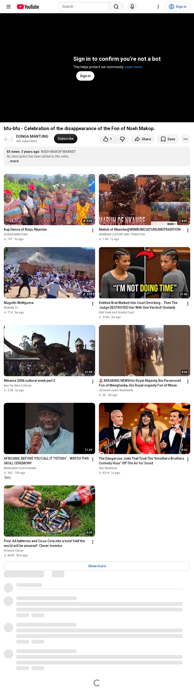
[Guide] (8, 6)
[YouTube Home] (27, 6)
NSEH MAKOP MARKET (58, 152)
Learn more (133, 67)
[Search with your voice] (132, 6)
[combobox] (85, 6)
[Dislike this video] (122, 139)
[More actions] (185, 139)
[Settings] (158, 6)
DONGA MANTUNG (32, 136)
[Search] (116, 6)
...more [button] (13, 161)
